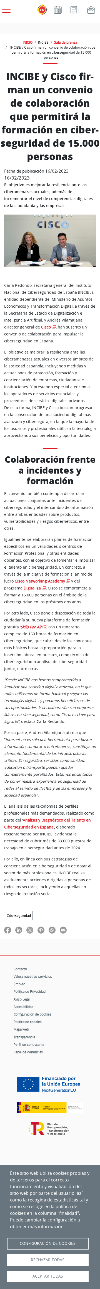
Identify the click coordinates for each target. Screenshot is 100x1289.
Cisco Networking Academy (40, 581)
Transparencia (24, 1037)
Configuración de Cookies (48, 1243)
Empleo (19, 984)
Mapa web (21, 1029)
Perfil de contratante (29, 1044)
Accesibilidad (23, 1006)
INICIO (27, 42)
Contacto (20, 969)
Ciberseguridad (19, 915)
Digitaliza (32, 588)
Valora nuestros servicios (33, 976)
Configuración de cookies (32, 1014)
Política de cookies (28, 1021)
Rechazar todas (47, 1259)
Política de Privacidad (30, 991)
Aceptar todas (47, 1276)
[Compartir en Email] (63, 930)
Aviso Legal (22, 999)
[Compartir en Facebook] (7, 930)
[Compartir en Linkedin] (18, 930)
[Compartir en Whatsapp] (52, 930)
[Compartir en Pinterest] (41, 930)
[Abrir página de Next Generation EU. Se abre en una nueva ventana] (50, 1086)
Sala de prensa (65, 42)
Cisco (46, 327)
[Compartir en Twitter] (29, 930)
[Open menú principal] (5, 8)
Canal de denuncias (28, 1052)
